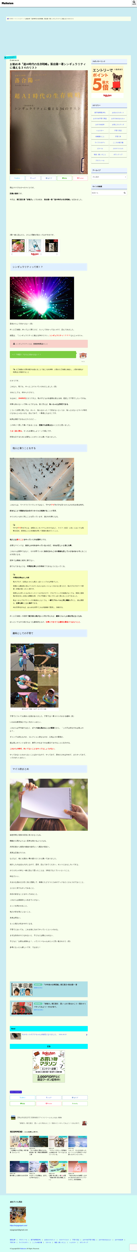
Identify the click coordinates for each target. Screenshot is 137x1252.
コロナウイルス (118, 148)
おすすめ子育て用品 (100, 118)
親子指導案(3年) (100, 112)
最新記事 (12, 1240)
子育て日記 (118, 130)
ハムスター (100, 130)
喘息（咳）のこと (100, 154)
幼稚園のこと (99, 136)
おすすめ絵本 (99, 124)
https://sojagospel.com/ (18, 1225)
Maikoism (7, 3)
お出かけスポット (118, 112)
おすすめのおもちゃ (118, 118)
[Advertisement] (68, 38)
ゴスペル (100, 148)
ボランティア (118, 154)
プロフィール (99, 160)
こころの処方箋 (118, 142)
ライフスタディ (16, 1092)
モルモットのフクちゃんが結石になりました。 (44, 1034)
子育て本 (118, 136)
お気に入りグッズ (118, 124)
